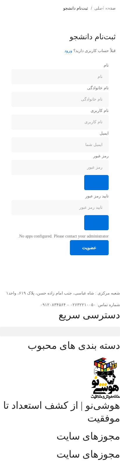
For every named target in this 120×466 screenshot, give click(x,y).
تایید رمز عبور (97, 196)
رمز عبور (101, 156)
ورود (68, 51)
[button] (60, 331)
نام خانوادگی (98, 88)
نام (106, 65)
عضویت (89, 247)
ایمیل (104, 133)
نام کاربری (100, 110)
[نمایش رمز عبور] (96, 182)
